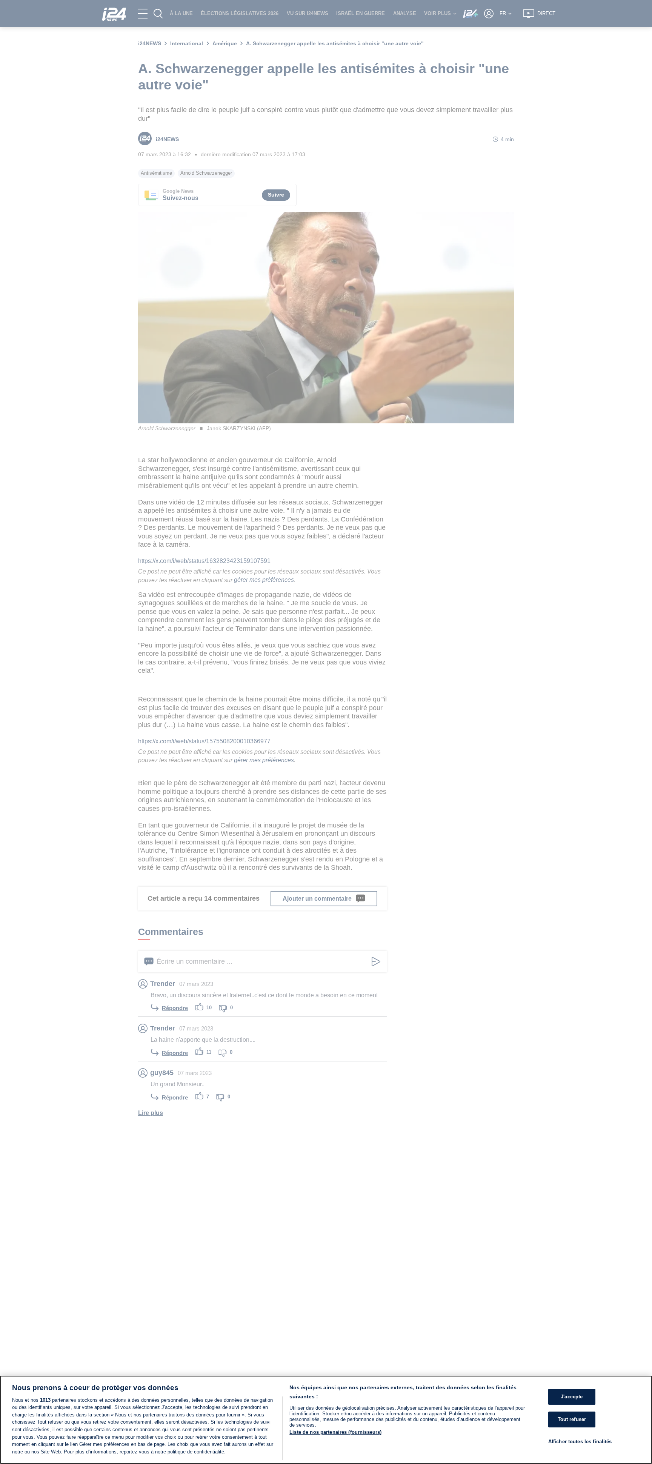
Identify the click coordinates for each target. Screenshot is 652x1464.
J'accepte (572, 1396)
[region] (326, 1420)
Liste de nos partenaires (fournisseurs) (335, 1432)
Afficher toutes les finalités (580, 1441)
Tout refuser (572, 1419)
